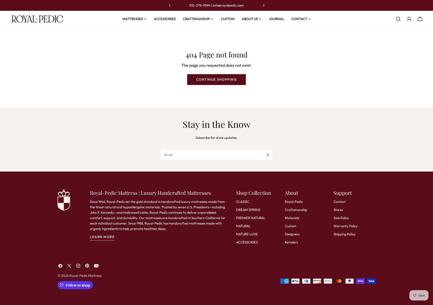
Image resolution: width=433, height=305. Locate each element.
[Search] (398, 18)
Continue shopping (216, 79)
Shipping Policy (345, 234)
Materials (292, 218)
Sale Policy (341, 218)
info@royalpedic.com (228, 5)
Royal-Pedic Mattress (85, 275)
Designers (292, 234)
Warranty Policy (346, 226)
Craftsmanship (296, 210)
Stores (338, 210)
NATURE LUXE (247, 234)
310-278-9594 (199, 5)
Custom (290, 226)
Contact (340, 202)
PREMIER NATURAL (250, 218)
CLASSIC (242, 202)
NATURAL (243, 226)
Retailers (291, 242)
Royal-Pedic (294, 202)
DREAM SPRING (248, 210)
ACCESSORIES (247, 242)
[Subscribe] (267, 155)
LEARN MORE (102, 237)
